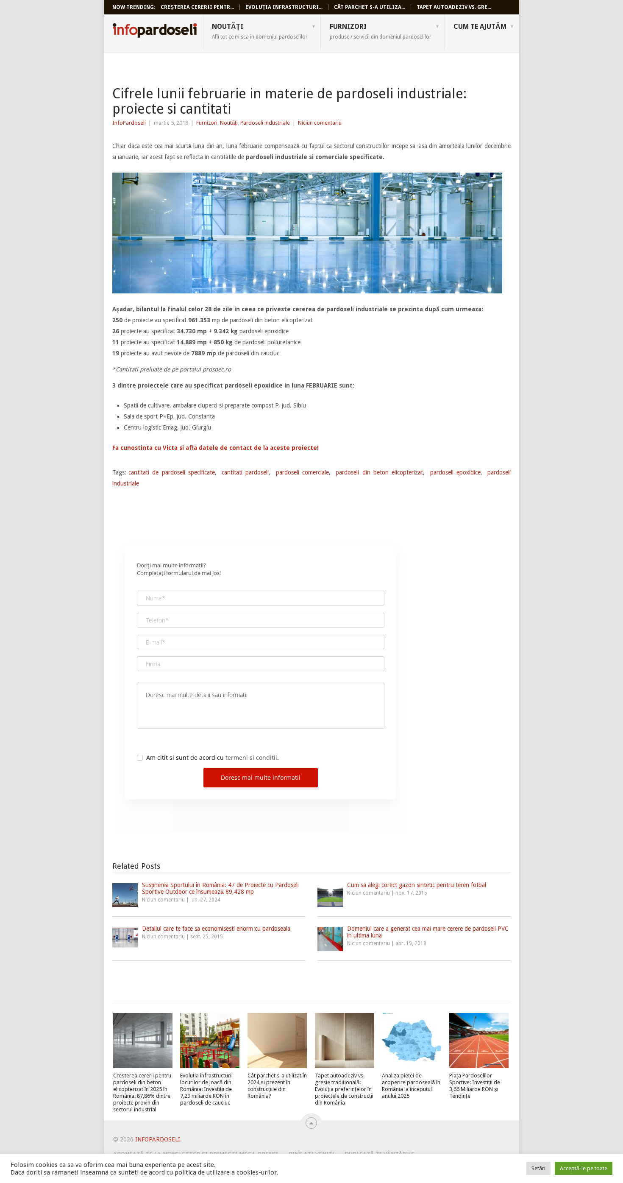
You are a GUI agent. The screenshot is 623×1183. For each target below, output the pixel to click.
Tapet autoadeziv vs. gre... (454, 7)
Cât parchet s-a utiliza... (369, 7)
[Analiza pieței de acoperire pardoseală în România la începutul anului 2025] (411, 1040)
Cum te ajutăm (479, 26)
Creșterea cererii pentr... (197, 7)
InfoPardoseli (154, 32)
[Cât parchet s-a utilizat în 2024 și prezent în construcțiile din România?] (277, 1040)
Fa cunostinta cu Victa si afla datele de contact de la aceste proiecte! (215, 447)
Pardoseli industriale (265, 123)
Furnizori (380, 30)
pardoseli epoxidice (455, 472)
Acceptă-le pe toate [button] (583, 1168)
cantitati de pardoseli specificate (171, 472)
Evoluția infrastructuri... (284, 7)
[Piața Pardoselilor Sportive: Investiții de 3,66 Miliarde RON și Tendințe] (479, 1040)
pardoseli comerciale (302, 472)
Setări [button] (538, 1168)
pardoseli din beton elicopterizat (379, 472)
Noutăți (260, 30)
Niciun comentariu (320, 123)
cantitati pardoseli (245, 472)
